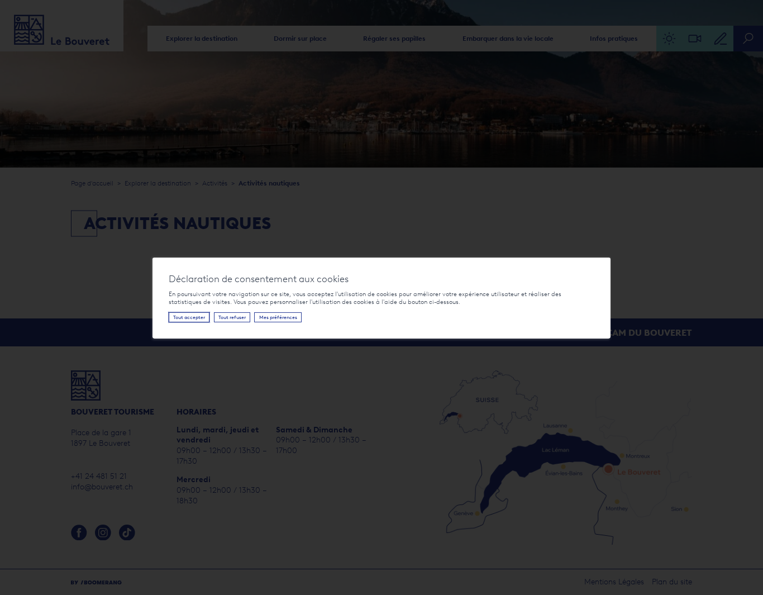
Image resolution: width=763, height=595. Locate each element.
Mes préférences (278, 317)
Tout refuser (232, 317)
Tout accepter (189, 317)
